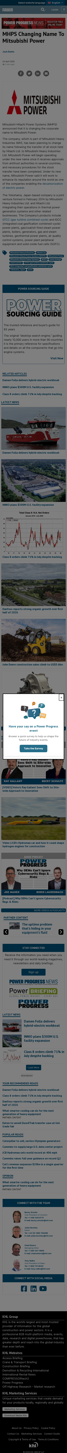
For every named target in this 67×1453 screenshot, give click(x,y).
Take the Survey (33, 748)
